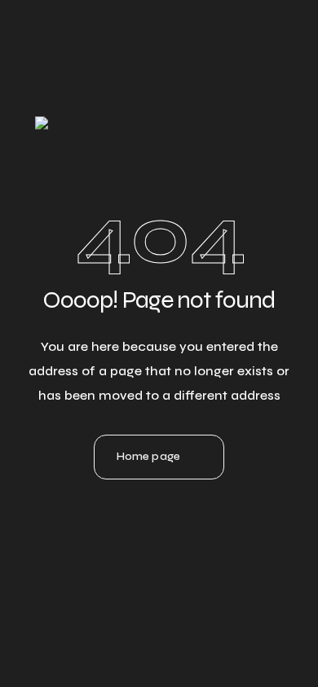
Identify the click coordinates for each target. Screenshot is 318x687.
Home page (148, 456)
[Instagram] (159, 517)
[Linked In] (115, 517)
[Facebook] (203, 517)
